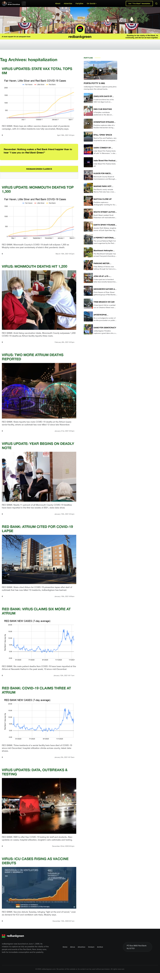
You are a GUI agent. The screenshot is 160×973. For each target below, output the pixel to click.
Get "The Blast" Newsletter (139, 3)
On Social (91, 3)
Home (65, 947)
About (57, 3)
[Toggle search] (156, 3)
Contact (91, 947)
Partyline (79, 3)
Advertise (68, 3)
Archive (100, 947)
